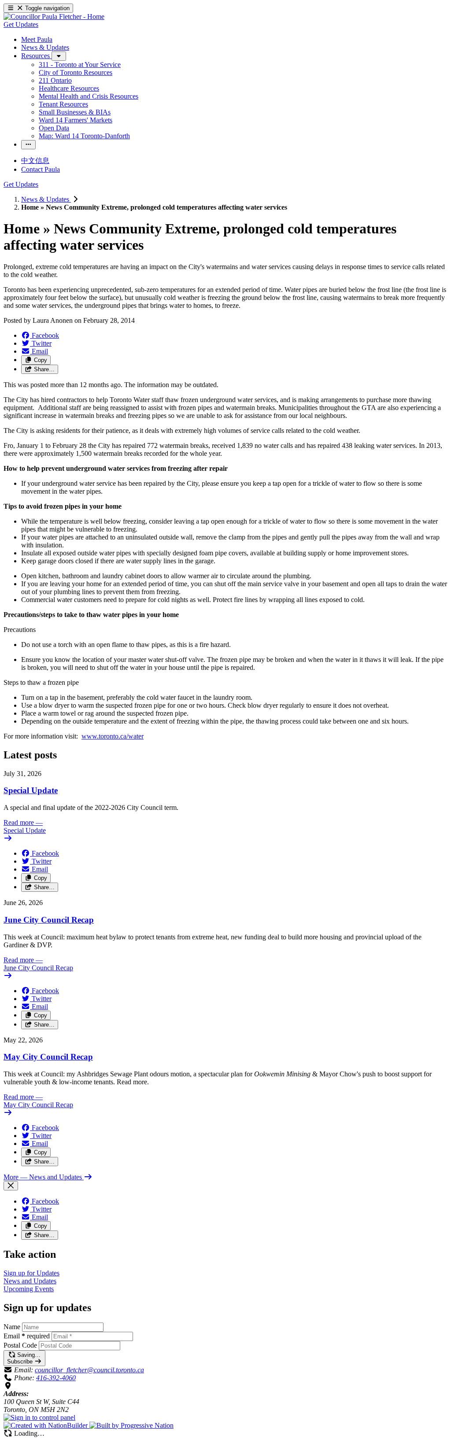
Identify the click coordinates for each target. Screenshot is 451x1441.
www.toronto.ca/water (112, 736)
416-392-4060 (56, 1378)
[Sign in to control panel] (39, 1417)
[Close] (11, 1185)
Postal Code (20, 1345)
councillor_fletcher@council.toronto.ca (89, 1370)
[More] (59, 56)
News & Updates (46, 199)
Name (12, 1326)
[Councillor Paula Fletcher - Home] (54, 16)
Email (27, 1336)
